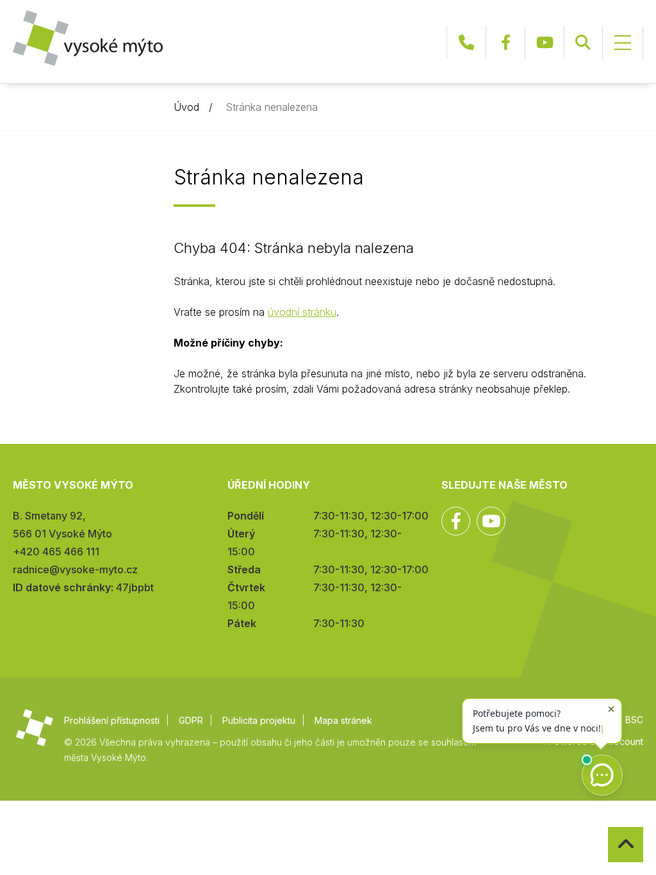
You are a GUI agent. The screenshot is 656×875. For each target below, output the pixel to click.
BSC (634, 719)
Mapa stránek (343, 720)
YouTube (544, 42)
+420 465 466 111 (466, 42)
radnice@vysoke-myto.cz (75, 569)
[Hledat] (583, 42)
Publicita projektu (258, 720)
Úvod (186, 107)
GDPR (191, 720)
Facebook (505, 42)
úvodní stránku (302, 312)
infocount (623, 741)
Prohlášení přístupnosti (112, 720)
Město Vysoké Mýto (88, 38)
